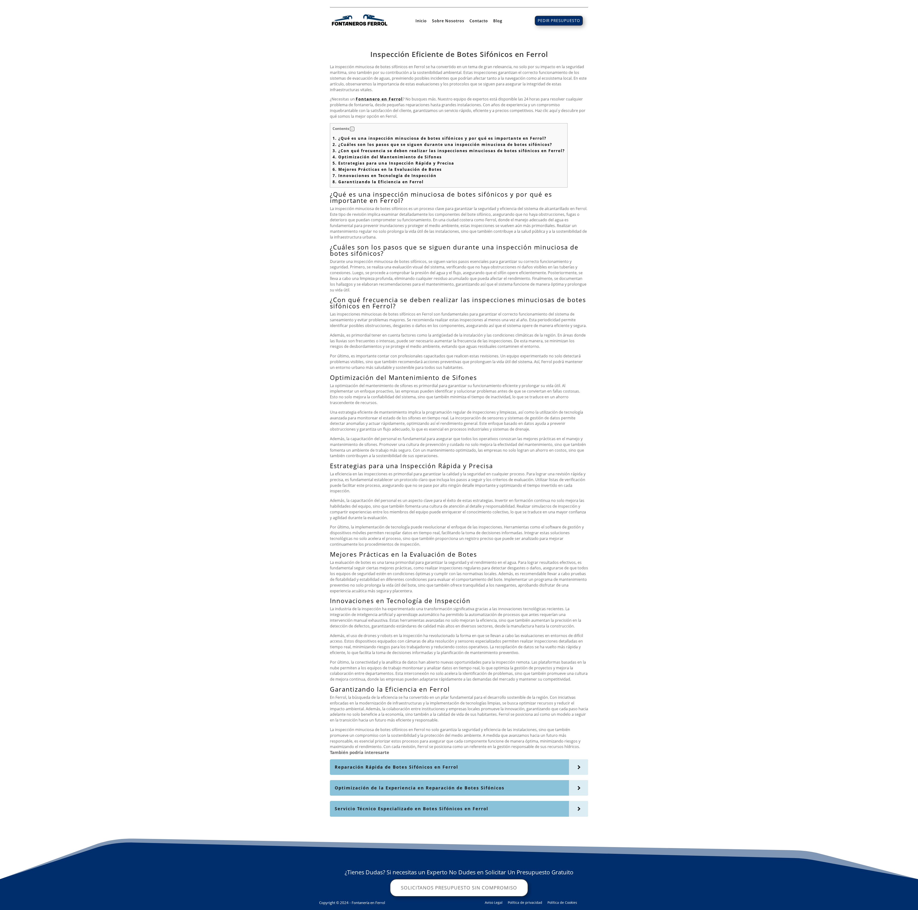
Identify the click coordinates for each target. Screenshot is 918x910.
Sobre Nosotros (448, 21)
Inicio (421, 21)
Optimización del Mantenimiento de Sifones (387, 157)
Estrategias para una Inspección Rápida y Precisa (393, 163)
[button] (352, 129)
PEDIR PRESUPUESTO (559, 20)
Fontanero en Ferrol (379, 99)
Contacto (479, 21)
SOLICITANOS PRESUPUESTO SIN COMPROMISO (459, 887)
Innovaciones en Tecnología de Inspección (385, 175)
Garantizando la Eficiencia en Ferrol (378, 181)
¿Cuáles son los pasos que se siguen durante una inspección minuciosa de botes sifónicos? (442, 144)
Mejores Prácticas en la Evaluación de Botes (387, 169)
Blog (497, 21)
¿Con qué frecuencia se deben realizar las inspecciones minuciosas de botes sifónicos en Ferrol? (449, 150)
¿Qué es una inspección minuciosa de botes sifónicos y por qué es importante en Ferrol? (439, 138)
